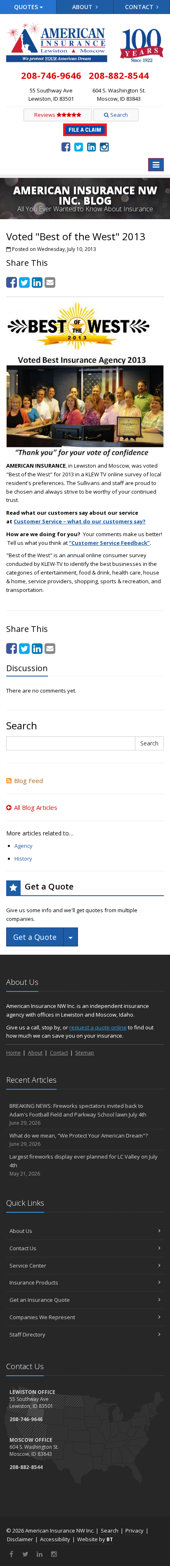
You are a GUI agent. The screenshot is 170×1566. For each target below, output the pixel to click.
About (83, 7)
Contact (140, 7)
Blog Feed (28, 780)
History (23, 858)
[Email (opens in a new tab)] (50, 282)
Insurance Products (33, 1282)
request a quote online (98, 1027)
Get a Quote (35, 937)
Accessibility (55, 1539)
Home (13, 1052)
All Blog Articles (35, 807)
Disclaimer (20, 1539)
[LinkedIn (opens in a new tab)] (91, 147)
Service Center (27, 1265)
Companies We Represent (42, 1317)
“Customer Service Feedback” (109, 542)
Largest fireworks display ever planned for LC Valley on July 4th (83, 1165)
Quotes (27, 7)
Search (118, 114)
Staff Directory (27, 1334)
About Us (20, 1231)
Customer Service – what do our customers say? (80, 521)
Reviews (45, 114)
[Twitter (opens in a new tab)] (78, 147)
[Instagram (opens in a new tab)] (104, 147)
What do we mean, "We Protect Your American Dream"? (78, 1139)
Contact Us (22, 1248)
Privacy (134, 1530)
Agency (23, 845)
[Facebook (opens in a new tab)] (65, 147)
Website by (95, 1539)
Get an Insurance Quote (39, 1299)
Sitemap (84, 1052)
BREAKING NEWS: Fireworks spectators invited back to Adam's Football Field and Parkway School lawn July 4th (77, 1114)
